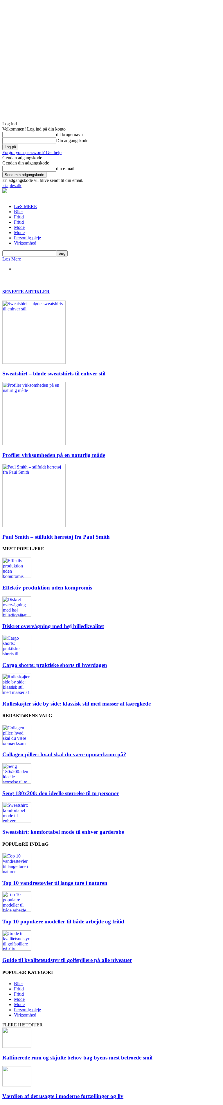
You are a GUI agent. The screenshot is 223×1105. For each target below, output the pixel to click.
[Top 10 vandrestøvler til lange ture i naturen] (16, 871)
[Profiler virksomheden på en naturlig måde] (34, 443)
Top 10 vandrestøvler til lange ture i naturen (54, 883)
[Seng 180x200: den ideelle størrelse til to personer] (16, 782)
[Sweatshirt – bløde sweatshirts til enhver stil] (34, 362)
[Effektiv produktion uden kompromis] (16, 576)
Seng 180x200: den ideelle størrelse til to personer (60, 793)
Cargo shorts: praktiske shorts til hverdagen (54, 665)
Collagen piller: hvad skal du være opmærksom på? (64, 754)
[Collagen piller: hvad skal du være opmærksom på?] (16, 743)
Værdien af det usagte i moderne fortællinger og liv (62, 1096)
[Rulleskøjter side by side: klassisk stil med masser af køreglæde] (16, 692)
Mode (19, 227)
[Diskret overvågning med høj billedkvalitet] (16, 615)
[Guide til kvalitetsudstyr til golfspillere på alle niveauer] (16, 949)
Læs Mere (11, 258)
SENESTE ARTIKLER (26, 291)
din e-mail (65, 168)
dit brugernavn (69, 134)
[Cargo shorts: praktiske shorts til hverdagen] (16, 653)
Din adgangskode (72, 140)
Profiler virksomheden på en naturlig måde (53, 455)
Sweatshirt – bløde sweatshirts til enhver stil (53, 373)
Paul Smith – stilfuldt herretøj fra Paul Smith (56, 537)
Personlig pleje (27, 237)
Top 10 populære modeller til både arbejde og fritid (63, 921)
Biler (18, 211)
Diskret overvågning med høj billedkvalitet (53, 626)
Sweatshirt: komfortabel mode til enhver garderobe (63, 832)
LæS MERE (25, 206)
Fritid (19, 216)
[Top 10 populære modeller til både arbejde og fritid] (16, 910)
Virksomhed (25, 242)
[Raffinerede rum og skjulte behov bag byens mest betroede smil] (16, 1046)
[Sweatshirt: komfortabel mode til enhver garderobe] (16, 820)
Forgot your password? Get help (32, 152)
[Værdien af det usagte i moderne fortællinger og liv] (16, 1084)
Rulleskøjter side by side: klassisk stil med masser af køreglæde (76, 704)
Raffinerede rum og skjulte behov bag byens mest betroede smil (77, 1058)
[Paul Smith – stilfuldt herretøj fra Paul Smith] (34, 525)
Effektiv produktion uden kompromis (47, 588)
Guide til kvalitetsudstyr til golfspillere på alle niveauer (67, 960)
